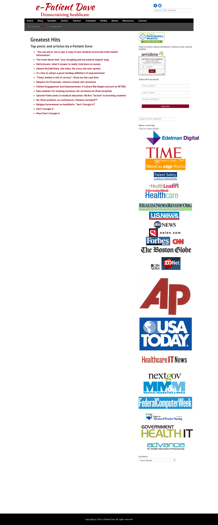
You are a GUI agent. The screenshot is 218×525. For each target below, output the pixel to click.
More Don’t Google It (48, 113)
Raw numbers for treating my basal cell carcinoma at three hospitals (74, 91)
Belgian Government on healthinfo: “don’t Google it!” (65, 104)
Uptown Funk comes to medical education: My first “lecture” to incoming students (81, 95)
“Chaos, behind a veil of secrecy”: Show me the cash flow (67, 77)
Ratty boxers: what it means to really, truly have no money (68, 64)
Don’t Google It (45, 109)
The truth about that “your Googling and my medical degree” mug (72, 59)
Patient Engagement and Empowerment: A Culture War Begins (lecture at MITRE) (81, 86)
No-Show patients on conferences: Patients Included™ (66, 100)
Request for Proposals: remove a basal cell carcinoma (66, 82)
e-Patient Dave (66, 9)
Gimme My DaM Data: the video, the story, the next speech (68, 68)
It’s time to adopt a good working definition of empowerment (70, 73)
